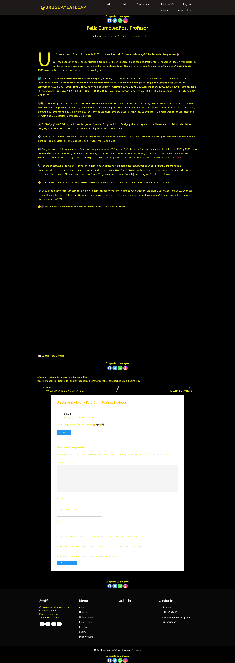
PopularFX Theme (131, 650)
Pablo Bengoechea (111, 381)
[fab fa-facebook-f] (42, 624)
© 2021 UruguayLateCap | (108, 650)
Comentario (64, 463)
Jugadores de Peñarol (89, 381)
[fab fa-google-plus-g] (53, 624)
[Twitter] (114, 20)
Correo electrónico (68, 510)
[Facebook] (109, 20)
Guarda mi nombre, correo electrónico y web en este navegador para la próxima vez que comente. (110, 537)
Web (59, 522)
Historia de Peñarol (58, 377)
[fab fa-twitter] (47, 624)
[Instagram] (125, 20)
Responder (64, 432)
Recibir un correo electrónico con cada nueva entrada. (87, 556)
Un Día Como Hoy (78, 377)
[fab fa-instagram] (59, 624)
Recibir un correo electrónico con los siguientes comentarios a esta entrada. (100, 546)
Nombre (61, 498)
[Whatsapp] (120, 20)
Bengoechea (50, 381)
